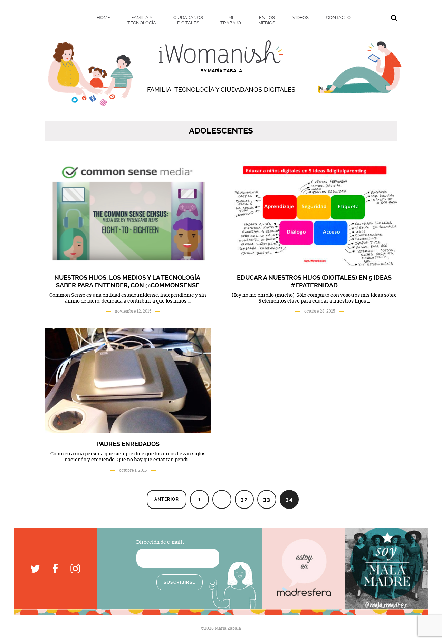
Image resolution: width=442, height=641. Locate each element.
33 (266, 499)
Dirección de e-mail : (160, 542)
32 (244, 499)
